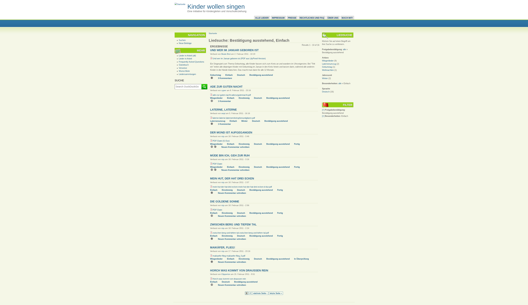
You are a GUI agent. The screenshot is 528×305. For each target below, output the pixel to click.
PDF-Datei (217, 164)
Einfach (229, 75)
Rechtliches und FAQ (312, 18)
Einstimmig (244, 98)
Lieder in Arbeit (185, 58)
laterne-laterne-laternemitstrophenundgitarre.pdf (234, 118)
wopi (223, 113)
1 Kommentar (224, 101)
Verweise (183, 68)
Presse (292, 18)
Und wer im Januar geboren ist (234, 50)
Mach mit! (347, 18)
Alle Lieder (262, 18)
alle (344, 49)
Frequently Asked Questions (191, 62)
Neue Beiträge (185, 43)
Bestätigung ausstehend (261, 75)
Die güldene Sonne (224, 201)
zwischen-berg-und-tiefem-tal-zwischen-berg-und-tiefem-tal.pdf (241, 233)
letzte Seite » (276, 293)
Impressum (278, 18)
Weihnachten (328, 70)
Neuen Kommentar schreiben (235, 147)
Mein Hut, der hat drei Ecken (232, 178)
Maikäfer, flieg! (222, 247)
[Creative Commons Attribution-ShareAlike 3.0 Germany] (214, 147)
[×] (323, 110)
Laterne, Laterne (223, 109)
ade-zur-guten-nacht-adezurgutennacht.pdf (232, 95)
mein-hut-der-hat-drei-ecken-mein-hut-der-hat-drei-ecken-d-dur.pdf (242, 187)
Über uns (333, 18)
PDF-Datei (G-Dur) (221, 141)
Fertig (297, 144)
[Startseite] (180, 4)
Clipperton (225, 274)
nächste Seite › (260, 293)
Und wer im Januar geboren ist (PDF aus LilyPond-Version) (239, 58)
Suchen (182, 40)
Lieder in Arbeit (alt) (187, 55)
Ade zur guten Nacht (226, 86)
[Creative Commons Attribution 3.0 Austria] (212, 285)
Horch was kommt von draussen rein (239, 270)
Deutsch (241, 75)
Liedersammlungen (187, 74)
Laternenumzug (217, 121)
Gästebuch (184, 65)
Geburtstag (215, 75)
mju (223, 136)
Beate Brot (226, 54)
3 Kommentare (225, 78)
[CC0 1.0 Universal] (212, 78)
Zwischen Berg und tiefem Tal (233, 224)
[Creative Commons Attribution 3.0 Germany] (212, 101)
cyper (223, 90)
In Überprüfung (301, 259)
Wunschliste (184, 71)
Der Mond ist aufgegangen (231, 132)
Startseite (213, 33)
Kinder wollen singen (216, 6)
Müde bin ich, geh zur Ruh (230, 155)
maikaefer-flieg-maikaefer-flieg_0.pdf (229, 256)
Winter (244, 121)
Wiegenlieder (216, 98)
